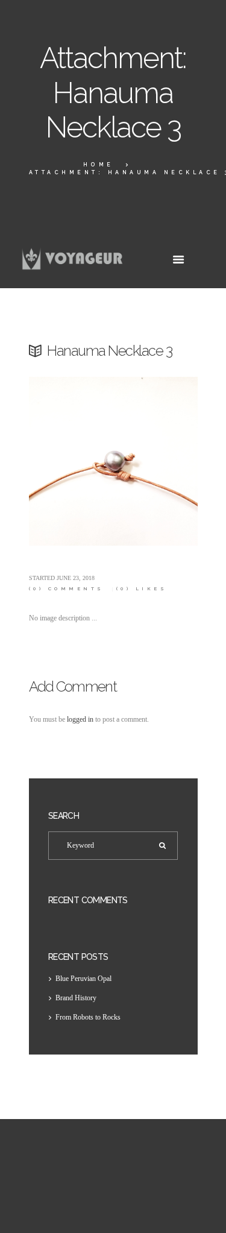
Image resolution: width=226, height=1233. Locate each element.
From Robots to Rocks (88, 1017)
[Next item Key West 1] (155, 461)
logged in (80, 719)
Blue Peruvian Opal (83, 978)
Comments (66, 588)
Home (98, 165)
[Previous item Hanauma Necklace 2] (71, 461)
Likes (141, 588)
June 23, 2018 (76, 578)
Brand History (75, 998)
